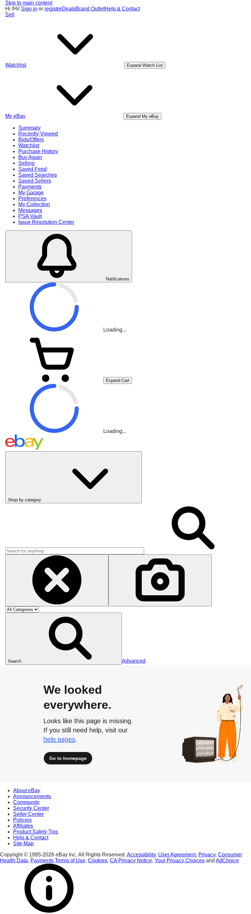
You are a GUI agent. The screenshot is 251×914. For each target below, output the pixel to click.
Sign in (29, 8)
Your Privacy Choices (180, 860)
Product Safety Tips (35, 831)
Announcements (32, 796)
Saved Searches (37, 175)
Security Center (31, 808)
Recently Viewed (38, 133)
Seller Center (28, 814)
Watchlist (28, 145)
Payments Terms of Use (57, 860)
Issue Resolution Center (46, 222)
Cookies (97, 860)
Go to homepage (68, 758)
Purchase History (38, 151)
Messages (30, 210)
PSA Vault (30, 216)
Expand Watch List (145, 65)
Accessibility (141, 854)
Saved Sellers (34, 181)
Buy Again (30, 157)
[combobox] (74, 550)
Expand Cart (117, 380)
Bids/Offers (31, 139)
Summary (29, 128)
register (53, 8)
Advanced (133, 661)
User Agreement (177, 854)
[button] (63, 639)
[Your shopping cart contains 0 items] (54, 380)
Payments (30, 186)
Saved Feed (32, 169)
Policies (22, 820)
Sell (9, 14)
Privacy (206, 854)
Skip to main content (28, 3)
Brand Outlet (90, 8)
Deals (68, 8)
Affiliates (23, 826)
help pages (59, 739)
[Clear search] (57, 580)
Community (26, 802)
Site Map (23, 843)
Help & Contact (122, 8)
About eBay (26, 790)
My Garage (31, 192)
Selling (26, 163)
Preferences (32, 198)
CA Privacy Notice (131, 860)
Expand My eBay (142, 116)
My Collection (34, 204)
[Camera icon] (160, 580)
